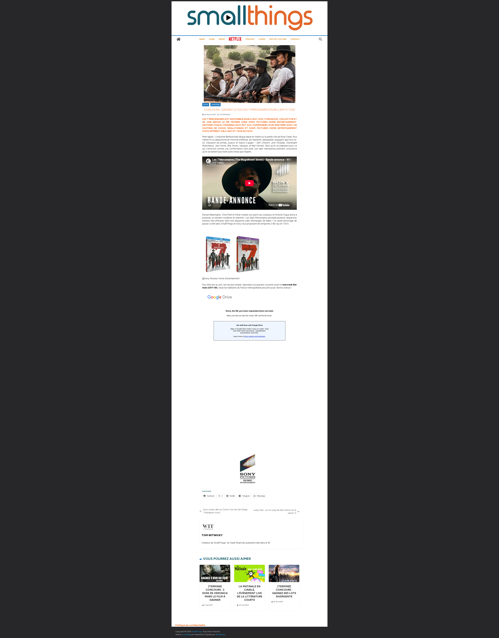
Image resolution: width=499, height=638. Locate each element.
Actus (205, 104)
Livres (262, 39)
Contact (295, 39)
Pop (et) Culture (277, 39)
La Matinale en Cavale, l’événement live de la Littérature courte (249, 593)
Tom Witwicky (224, 114)
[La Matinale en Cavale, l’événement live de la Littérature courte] (249, 566)
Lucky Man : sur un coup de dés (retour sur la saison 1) (274, 511)
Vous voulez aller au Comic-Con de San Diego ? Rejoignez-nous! (225, 511)
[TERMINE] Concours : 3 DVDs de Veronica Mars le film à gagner (215, 593)
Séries (222, 39)
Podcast (250, 39)
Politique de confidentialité (190, 625)
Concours (215, 104)
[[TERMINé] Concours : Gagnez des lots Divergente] (284, 566)
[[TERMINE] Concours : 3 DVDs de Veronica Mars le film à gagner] (215, 566)
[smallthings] (178, 39)
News (202, 39)
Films (212, 39)
